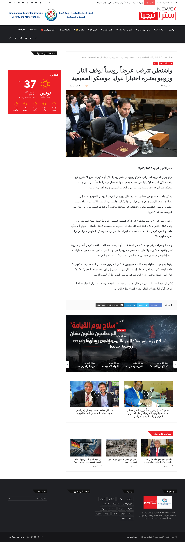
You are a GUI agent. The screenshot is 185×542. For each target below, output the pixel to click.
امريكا (121, 508)
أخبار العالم (160, 30)
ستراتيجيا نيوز (131, 537)
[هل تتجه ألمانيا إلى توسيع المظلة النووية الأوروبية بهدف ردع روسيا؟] (85, 447)
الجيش (102, 499)
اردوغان (129, 499)
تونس (123, 513)
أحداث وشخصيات (125, 30)
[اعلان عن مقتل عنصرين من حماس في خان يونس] (121, 447)
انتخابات (112, 508)
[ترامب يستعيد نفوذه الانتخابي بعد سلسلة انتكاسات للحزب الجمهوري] (157, 447)
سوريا (98, 513)
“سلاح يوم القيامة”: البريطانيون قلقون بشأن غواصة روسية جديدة (117, 2)
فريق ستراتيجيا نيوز (16, 537)
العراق (129, 508)
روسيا (107, 513)
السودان (106, 503)
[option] (121, 343)
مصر (123, 518)
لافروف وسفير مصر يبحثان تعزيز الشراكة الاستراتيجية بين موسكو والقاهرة (121, 343)
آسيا (150, 57)
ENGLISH (33, 30)
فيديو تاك (93, 30)
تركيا (130, 513)
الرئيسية (171, 30)
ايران (103, 508)
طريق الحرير (108, 30)
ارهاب (120, 499)
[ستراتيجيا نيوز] (157, 14)
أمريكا (156, 63)
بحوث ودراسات (144, 30)
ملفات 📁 (80, 30)
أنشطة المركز (65, 30)
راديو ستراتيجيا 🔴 (48, 30)
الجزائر (111, 499)
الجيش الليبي (127, 503)
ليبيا (130, 518)
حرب (115, 513)
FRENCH (21, 30)
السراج (116, 503)
